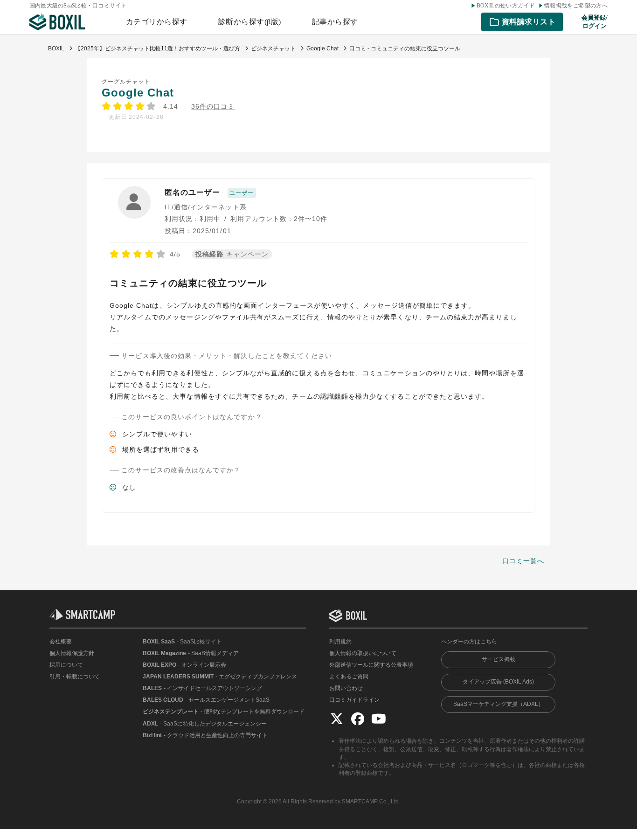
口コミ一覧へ (523, 561)
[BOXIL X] (336, 719)
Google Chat (138, 92)
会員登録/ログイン (595, 21)
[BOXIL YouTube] (378, 719)
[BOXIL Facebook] (357, 719)
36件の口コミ (213, 106)
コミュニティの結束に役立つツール (188, 283)
